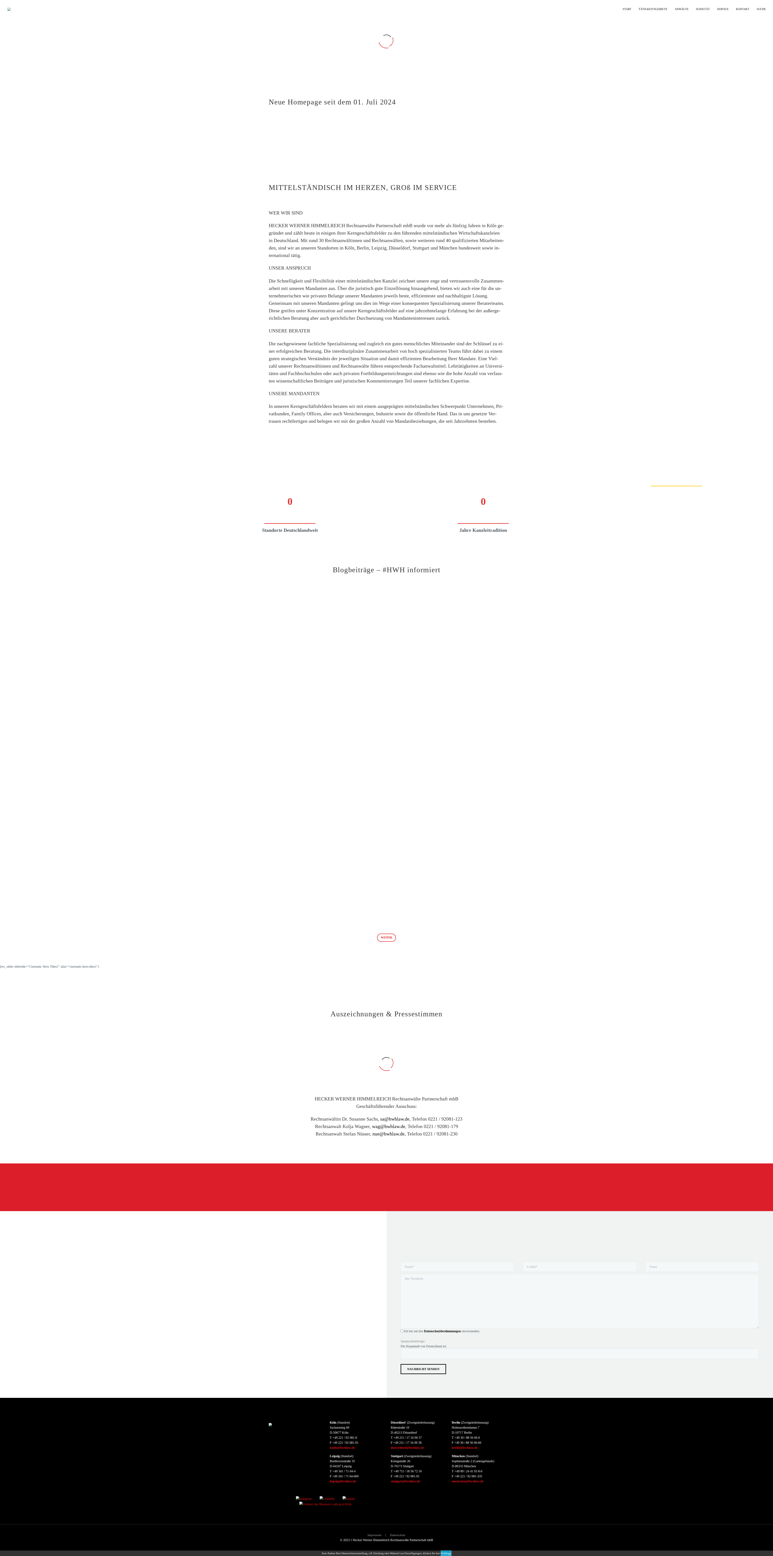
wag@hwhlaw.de (388, 1126)
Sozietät (703, 9)
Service (723, 9)
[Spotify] (349, 1498)
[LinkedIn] (327, 1498)
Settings (446, 1553)
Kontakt (742, 9)
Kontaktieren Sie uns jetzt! (481, 1187)
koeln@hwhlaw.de (342, 1447)
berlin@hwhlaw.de (464, 1447)
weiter (386, 937)
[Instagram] (304, 1498)
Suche (761, 9)
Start (627, 9)
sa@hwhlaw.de (394, 1119)
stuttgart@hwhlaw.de (405, 1481)
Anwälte (682, 9)
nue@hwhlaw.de (388, 1133)
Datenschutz (397, 1535)
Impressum (374, 1535)
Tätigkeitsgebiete (653, 9)
